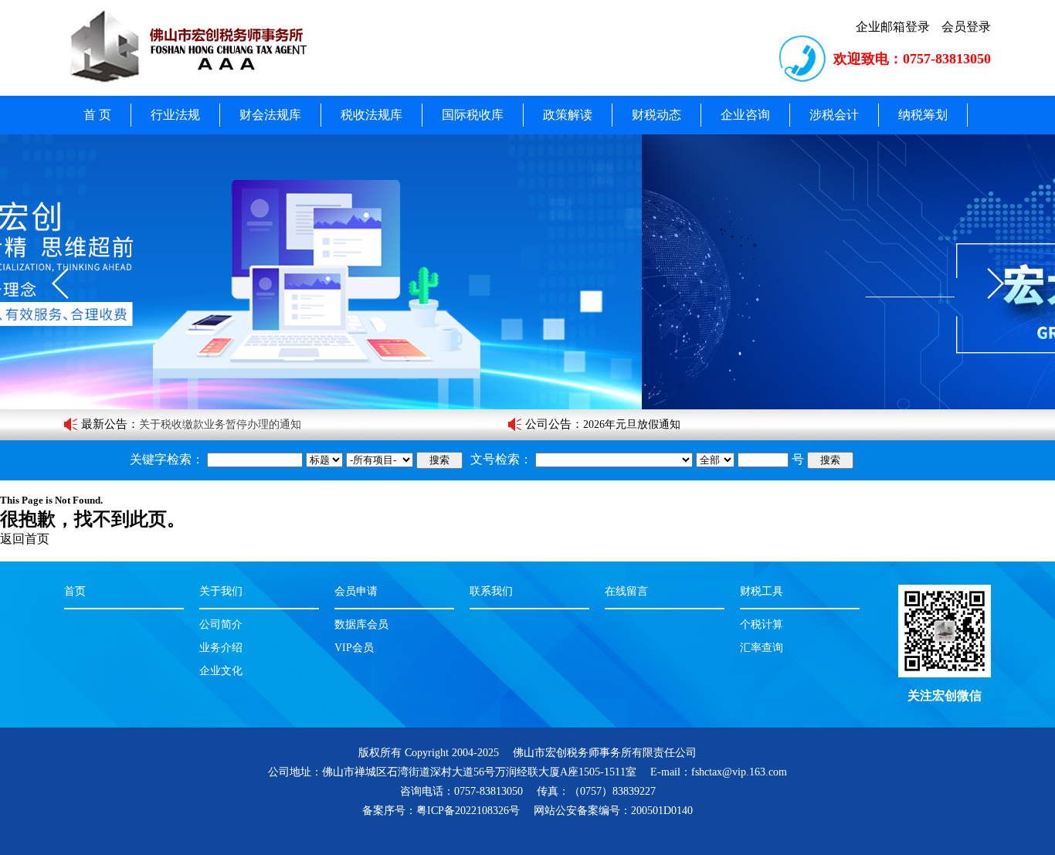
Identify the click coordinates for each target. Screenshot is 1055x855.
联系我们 (491, 591)
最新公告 (104, 424)
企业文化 (221, 671)
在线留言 (626, 591)
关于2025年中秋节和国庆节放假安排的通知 (686, 424)
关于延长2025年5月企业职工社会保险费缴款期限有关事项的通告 (293, 424)
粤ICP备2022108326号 (468, 810)
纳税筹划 (923, 114)
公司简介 (221, 624)
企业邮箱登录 (893, 26)
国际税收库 (473, 114)
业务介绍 (221, 647)
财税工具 (761, 591)
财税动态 (656, 114)
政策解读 (567, 114)
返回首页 (24, 538)
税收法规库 (371, 114)
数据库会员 (361, 624)
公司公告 (548, 424)
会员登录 (966, 26)
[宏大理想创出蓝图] (527, 271)
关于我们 (221, 591)
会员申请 (356, 591)
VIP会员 (354, 647)
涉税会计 (834, 114)
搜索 (439, 460)
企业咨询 (745, 114)
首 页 (97, 114)
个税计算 (761, 624)
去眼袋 (527, 830)
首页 (75, 591)
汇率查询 (761, 647)
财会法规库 (270, 114)
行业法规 (175, 114)
